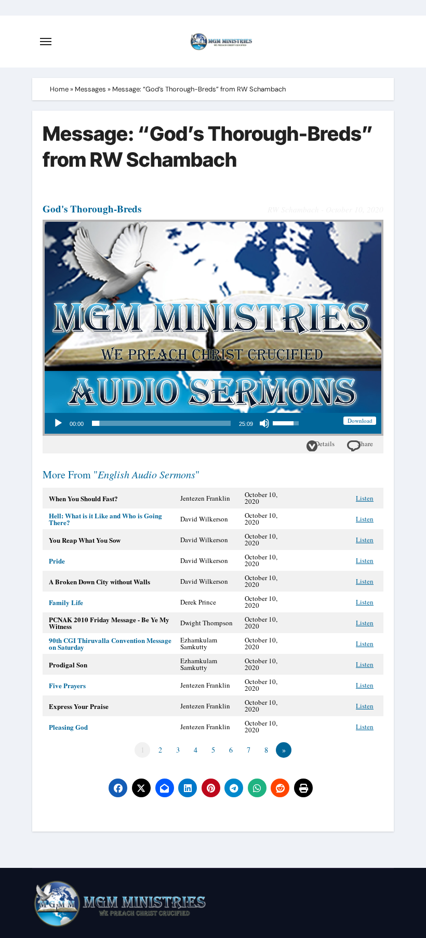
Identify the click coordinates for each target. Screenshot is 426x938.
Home (59, 89)
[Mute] (264, 423)
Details (325, 443)
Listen (365, 498)
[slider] (161, 423)
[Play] (58, 423)
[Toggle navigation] (45, 41)
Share (365, 443)
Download (360, 420)
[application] (176, 423)
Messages (90, 89)
